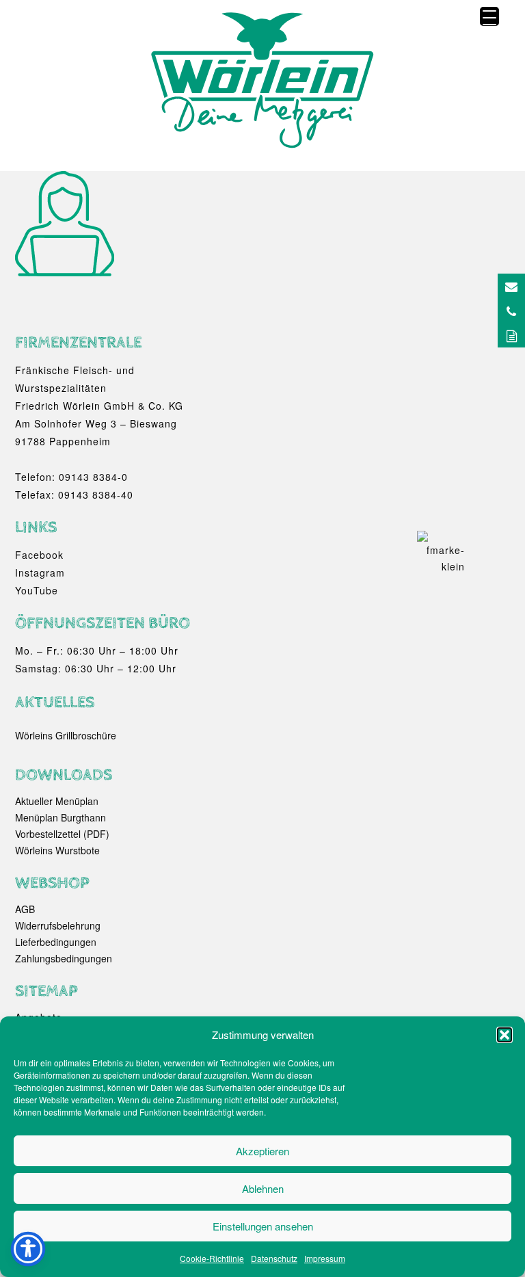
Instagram (40, 572)
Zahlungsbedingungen (63, 958)
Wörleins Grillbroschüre (65, 735)
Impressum (324, 1258)
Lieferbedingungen (55, 942)
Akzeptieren (262, 1151)
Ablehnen (263, 1188)
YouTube (36, 590)
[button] (504, 1035)
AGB (25, 909)
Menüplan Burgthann (60, 817)
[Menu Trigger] (489, 16)
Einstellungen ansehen (263, 1226)
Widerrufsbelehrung (57, 925)
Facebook (39, 555)
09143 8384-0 (93, 477)
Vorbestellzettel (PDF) (62, 834)
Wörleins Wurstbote (57, 850)
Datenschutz (274, 1258)
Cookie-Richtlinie (212, 1258)
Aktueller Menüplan (56, 801)
